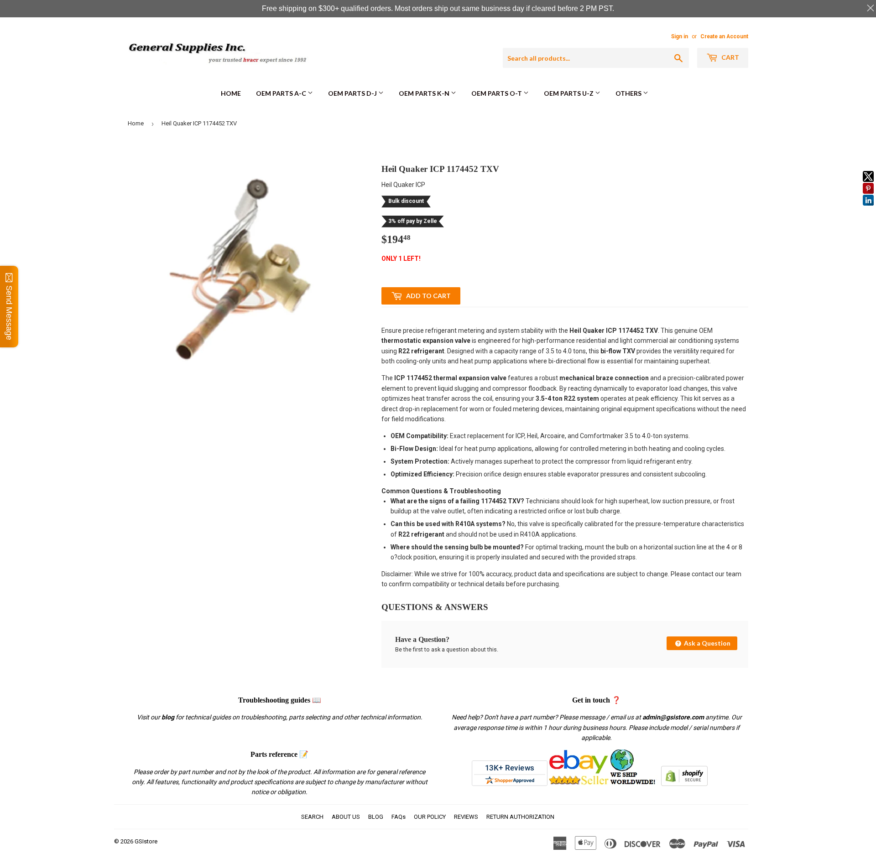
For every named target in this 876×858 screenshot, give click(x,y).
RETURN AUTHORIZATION (520, 816)
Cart (729, 57)
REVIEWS (466, 816)
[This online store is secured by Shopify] (684, 783)
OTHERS (629, 93)
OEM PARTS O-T (497, 93)
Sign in (679, 36)
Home (231, 93)
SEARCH (312, 816)
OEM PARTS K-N (425, 93)
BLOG (375, 816)
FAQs (398, 816)
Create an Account (724, 36)
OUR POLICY (430, 816)
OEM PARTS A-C (282, 93)
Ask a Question (706, 643)
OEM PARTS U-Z (569, 93)
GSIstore (146, 841)
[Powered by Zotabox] (868, 210)
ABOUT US (346, 816)
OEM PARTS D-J (353, 93)
